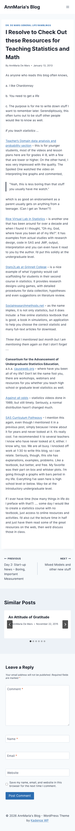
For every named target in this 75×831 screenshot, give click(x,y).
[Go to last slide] (10, 624)
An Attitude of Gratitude (28, 617)
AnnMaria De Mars (19, 65)
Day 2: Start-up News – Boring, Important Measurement (15, 568)
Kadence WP (40, 820)
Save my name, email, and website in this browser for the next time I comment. (35, 784)
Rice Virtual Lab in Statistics (25, 219)
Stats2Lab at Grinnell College (26, 267)
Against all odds (17, 398)
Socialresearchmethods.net (25, 305)
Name (12, 739)
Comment (15, 689)
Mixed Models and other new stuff (58, 564)
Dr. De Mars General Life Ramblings (28, 25)
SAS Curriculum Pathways (24, 417)
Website (12, 773)
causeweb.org (24, 368)
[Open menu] (67, 7)
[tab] (30, 641)
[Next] (65, 624)
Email (12, 756)
